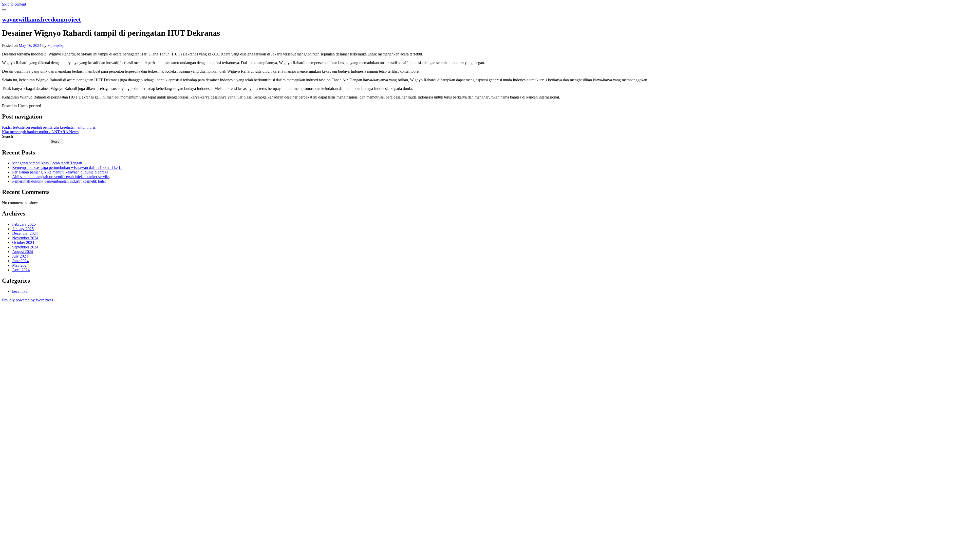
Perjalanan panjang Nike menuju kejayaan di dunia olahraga (60, 172)
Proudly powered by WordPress (27, 300)
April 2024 (21, 270)
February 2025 (24, 224)
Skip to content (14, 4)
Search (7, 136)
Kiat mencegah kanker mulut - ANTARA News (40, 132)
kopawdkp (55, 45)
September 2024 (25, 247)
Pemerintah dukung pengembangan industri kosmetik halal (59, 181)
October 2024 (23, 242)
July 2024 (20, 256)
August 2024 (22, 251)
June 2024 (20, 261)
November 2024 (25, 238)
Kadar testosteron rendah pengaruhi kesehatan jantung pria (49, 127)
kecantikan (20, 291)
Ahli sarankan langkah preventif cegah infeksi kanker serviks (60, 176)
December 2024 (25, 233)
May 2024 (20, 265)
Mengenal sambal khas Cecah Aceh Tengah (47, 163)
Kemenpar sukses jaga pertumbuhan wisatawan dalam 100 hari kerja (67, 167)
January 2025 (23, 229)
